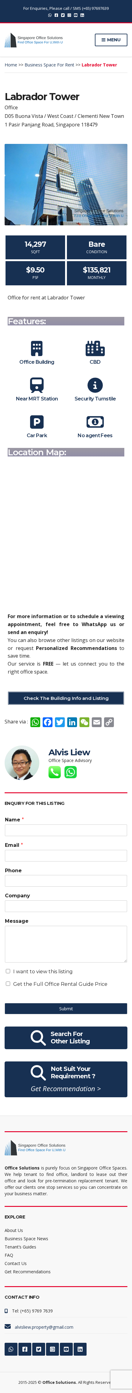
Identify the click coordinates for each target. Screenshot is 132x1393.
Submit (66, 1009)
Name (14, 820)
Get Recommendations (28, 1272)
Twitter (63, 15)
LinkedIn (82, 15)
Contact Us (16, 1263)
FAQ (9, 1255)
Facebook (56, 15)
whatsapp (50, 15)
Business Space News (26, 1238)
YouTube (76, 15)
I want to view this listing (43, 971)
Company (17, 896)
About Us (14, 1230)
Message (17, 921)
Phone (13, 870)
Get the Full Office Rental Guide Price (60, 984)
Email (14, 845)
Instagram (69, 15)
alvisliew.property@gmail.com (44, 1327)
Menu (113, 40)
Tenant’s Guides (20, 1247)
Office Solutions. (59, 1382)
